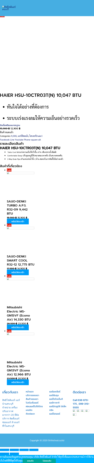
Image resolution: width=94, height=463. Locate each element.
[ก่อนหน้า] (4, 454)
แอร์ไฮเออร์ (54, 413)
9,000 (14, 135)
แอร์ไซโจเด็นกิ (56, 399)
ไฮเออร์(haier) (35, 135)
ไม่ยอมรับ (47, 460)
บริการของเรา (32, 395)
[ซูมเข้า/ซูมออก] (33, 450)
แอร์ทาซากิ (54, 402)
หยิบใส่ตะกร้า (17, 221)
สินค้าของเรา (32, 399)
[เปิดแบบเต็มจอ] (24, 450)
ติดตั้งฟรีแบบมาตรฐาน (10, 125)
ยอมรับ (30, 460)
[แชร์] (14, 450)
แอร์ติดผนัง (23, 135)
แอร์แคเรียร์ (54, 391)
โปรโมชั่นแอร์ (32, 402)
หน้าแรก (30, 391)
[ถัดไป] (14, 454)
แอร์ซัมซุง (54, 395)
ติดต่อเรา (30, 413)
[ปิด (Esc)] (4, 450)
